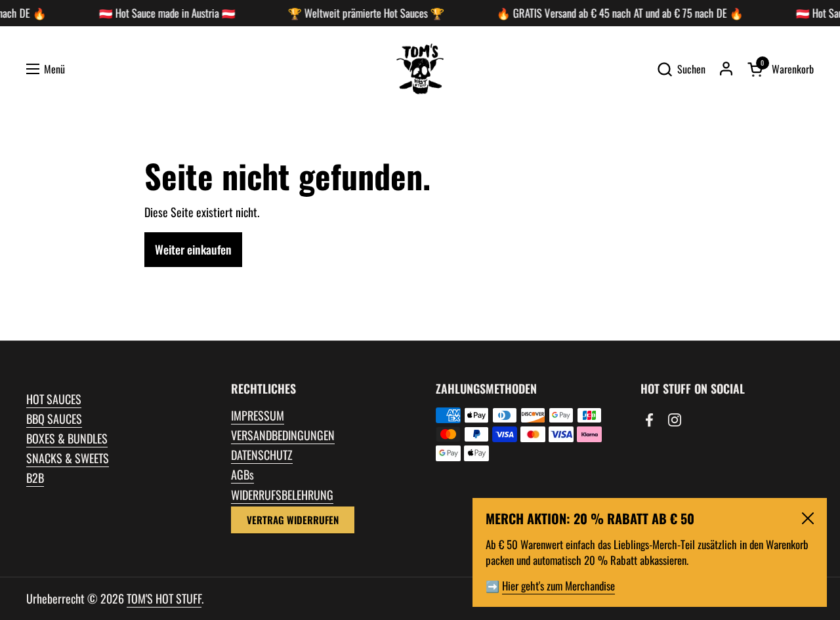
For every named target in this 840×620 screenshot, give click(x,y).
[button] (680, 69)
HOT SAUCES (53, 398)
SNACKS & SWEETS (67, 457)
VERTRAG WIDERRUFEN (293, 519)
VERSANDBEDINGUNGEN (283, 435)
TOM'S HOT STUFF (164, 598)
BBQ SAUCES (54, 418)
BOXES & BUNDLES (67, 438)
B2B (35, 477)
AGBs (242, 474)
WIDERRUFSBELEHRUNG (282, 494)
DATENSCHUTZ (262, 454)
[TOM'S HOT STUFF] (420, 69)
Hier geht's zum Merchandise (558, 585)
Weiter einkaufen (193, 249)
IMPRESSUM (257, 415)
